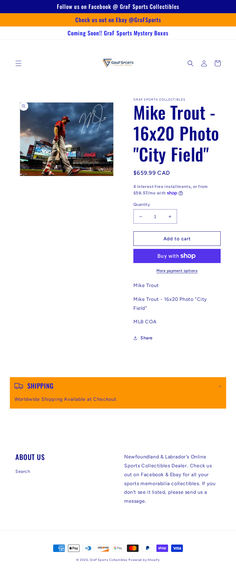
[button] (18, 63)
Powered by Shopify (144, 560)
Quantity (141, 204)
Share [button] (146, 338)
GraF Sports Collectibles (109, 560)
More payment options (177, 271)
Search (22, 471)
